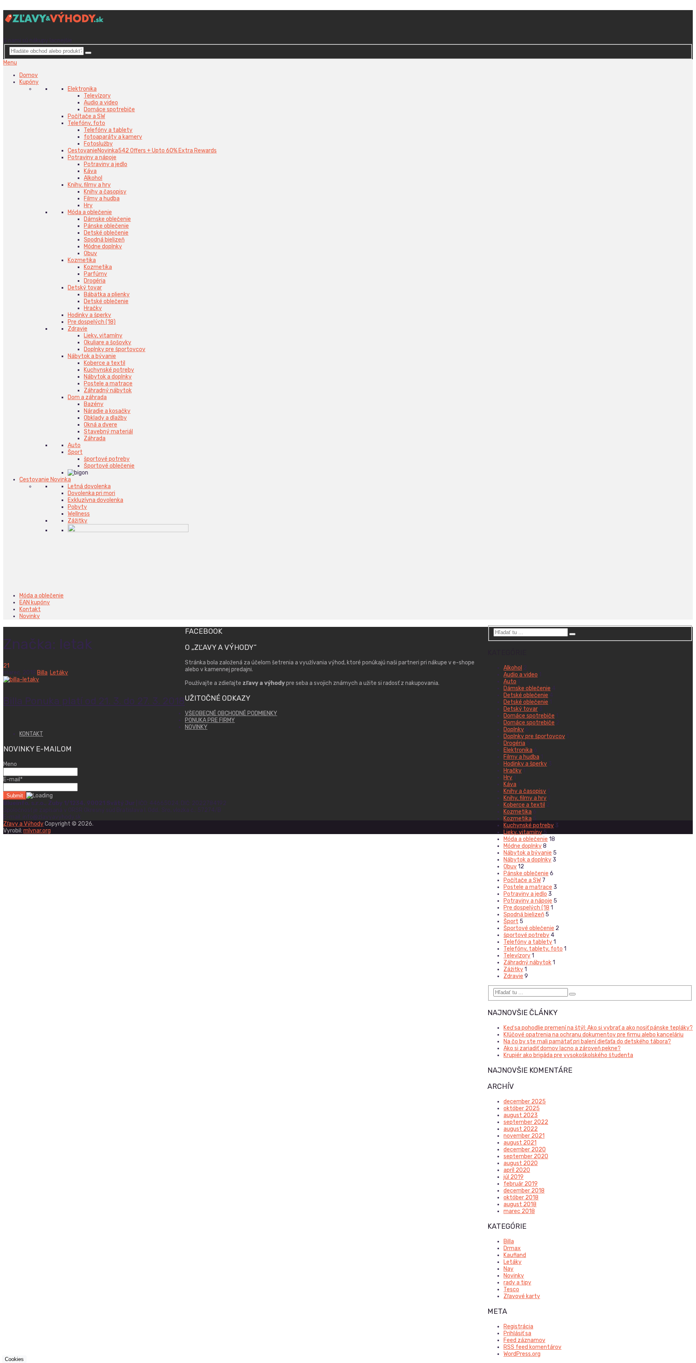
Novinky (29, 616)
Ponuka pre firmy (210, 720)
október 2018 (521, 1197)
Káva (90, 171)
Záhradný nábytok (108, 390)
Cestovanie (142, 150)
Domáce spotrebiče (109, 109)
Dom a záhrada (87, 397)
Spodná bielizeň (104, 239)
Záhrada (95, 438)
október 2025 (521, 1108)
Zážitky (77, 520)
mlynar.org (37, 830)
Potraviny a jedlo (105, 164)
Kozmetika (82, 260)
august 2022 (520, 1129)
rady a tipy (517, 1282)
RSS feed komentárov (532, 1347)
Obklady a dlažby (105, 417)
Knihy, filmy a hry (89, 184)
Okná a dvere (100, 424)
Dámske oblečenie (107, 219)
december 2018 (524, 1190)
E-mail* (13, 779)
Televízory (97, 95)
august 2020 (520, 1163)
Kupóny (29, 82)
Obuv (90, 253)
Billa (42, 672)
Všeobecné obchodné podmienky (231, 713)
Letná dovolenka (89, 486)
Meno (10, 764)
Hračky (93, 308)
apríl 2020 (516, 1170)
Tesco (511, 1289)
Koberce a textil (104, 363)
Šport (75, 452)
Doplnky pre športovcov (114, 349)
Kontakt (30, 609)
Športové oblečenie (109, 465)
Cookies (14, 1359)
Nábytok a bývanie (92, 356)
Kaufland (514, 1255)
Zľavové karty (521, 1296)
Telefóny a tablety (108, 130)
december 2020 (524, 1149)
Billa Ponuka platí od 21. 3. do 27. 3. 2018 (94, 701)
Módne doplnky (103, 246)
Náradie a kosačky (107, 411)
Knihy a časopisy (105, 191)
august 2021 (519, 1142)
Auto (74, 445)
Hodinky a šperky (89, 315)
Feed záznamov (524, 1340)
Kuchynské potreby (109, 369)
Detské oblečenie (106, 232)
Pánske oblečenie (106, 226)
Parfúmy (95, 274)
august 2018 (519, 1204)
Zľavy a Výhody (23, 823)
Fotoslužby (98, 143)
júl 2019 (513, 1177)
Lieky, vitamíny (103, 335)
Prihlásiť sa (517, 1333)
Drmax (512, 1248)
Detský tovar (85, 287)
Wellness (79, 513)
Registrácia (518, 1326)
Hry (88, 205)
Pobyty (77, 507)
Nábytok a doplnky (108, 376)
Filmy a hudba (102, 198)
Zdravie (77, 328)
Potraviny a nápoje (92, 157)
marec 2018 (519, 1211)
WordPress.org (522, 1354)
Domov (28, 75)
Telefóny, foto (86, 123)
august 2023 (520, 1115)
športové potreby (107, 459)
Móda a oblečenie (90, 212)
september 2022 (525, 1122)
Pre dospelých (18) (92, 321)
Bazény (94, 404)
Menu (10, 62)
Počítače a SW (86, 116)
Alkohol (93, 178)
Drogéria (95, 280)
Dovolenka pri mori (91, 493)
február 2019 (520, 1183)
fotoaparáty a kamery (113, 136)
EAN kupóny (34, 602)
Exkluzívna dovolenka (95, 500)
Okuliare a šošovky (107, 342)
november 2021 (524, 1135)
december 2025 (524, 1101)
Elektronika (82, 88)
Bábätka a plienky (107, 294)
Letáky (59, 672)
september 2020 (525, 1156)
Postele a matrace (108, 383)
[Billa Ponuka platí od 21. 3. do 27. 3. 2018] (94, 679)
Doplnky (513, 729)
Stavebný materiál (108, 431)
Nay (508, 1268)
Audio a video (101, 102)
